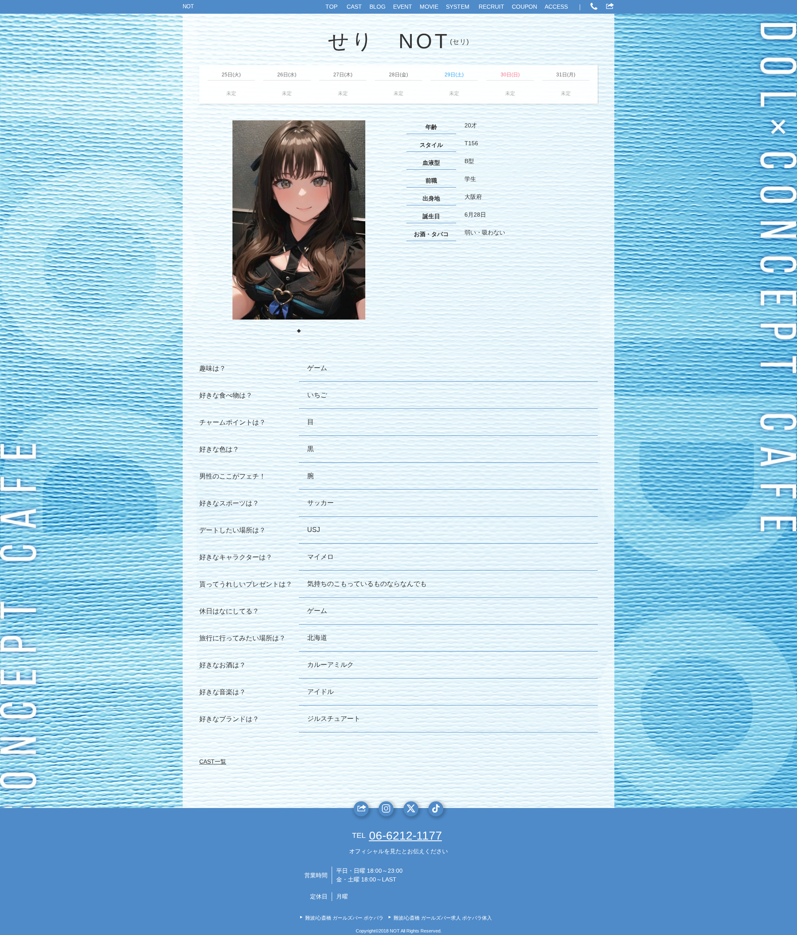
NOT (188, 6)
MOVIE (429, 6)
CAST (354, 6)
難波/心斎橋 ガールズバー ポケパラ (344, 918)
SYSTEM (457, 6)
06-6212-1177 (405, 835)
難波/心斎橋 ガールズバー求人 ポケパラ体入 (443, 918)
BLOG (377, 6)
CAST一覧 (212, 761)
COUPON (524, 6)
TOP (331, 6)
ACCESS (556, 6)
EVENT (402, 6)
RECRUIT (491, 6)
